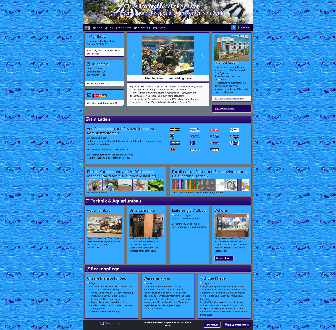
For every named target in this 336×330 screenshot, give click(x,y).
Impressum (212, 324)
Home (99, 27)
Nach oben (112, 323)
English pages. (226, 108)
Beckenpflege (144, 27)
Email (245, 27)
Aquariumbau (125, 27)
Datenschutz (242, 324)
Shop (110, 27)
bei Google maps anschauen (228, 98)
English (161, 27)
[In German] (233, 27)
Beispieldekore (224, 258)
